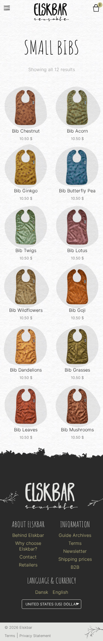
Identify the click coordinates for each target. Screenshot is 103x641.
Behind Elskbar (28, 535)
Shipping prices (75, 559)
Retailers (28, 565)
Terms (75, 543)
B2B (75, 567)
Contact (28, 557)
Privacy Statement (35, 636)
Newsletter (75, 551)
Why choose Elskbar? (28, 546)
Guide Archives (75, 535)
